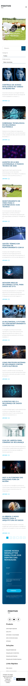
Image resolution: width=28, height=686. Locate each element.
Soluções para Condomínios (12, 653)
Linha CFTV (8, 631)
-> (24, 537)
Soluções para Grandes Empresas (13, 659)
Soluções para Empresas (11, 656)
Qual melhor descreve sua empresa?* (13, 580)
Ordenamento (6, 59)
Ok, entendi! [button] (20, 679)
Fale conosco (9, 668)
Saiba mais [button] (14, 678)
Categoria (5, 52)
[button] (26, 7)
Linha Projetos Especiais (11, 628)
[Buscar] (23, 48)
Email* (8, 573)
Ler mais (4, 100)
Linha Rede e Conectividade (12, 635)
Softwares (8, 641)
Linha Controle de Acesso (12, 638)
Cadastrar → (14, 590)
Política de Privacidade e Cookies (15, 597)
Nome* (8, 568)
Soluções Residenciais (11, 650)
